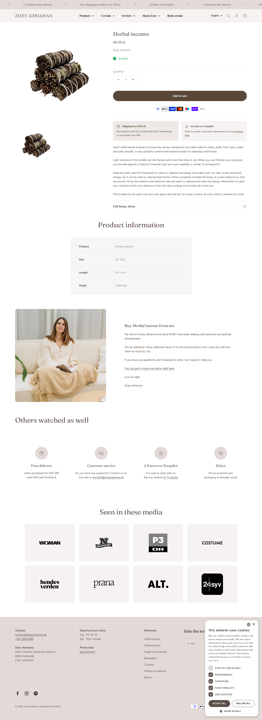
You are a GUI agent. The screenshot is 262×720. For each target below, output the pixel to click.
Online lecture (152, 645)
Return (148, 677)
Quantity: (118, 71)
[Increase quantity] (133, 79)
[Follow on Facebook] (17, 693)
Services (127, 15)
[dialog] (231, 668)
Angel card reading (155, 651)
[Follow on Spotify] (35, 693)
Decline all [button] (243, 703)
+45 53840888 (24, 639)
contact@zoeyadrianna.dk (31, 634)
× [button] (253, 624)
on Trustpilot (170, 477)
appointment (87, 651)
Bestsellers (150, 658)
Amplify (57, 706)
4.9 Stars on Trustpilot (156, 4)
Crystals (106, 15)
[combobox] (248, 624)
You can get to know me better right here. (150, 368)
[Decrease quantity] (118, 79)
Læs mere (214, 660)
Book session (175, 15)
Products (84, 15)
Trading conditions (155, 671)
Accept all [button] (219, 703)
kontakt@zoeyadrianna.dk (108, 477)
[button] (232, 711)
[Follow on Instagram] (26, 693)
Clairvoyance (152, 639)
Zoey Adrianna (121, 50)
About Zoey (149, 15)
